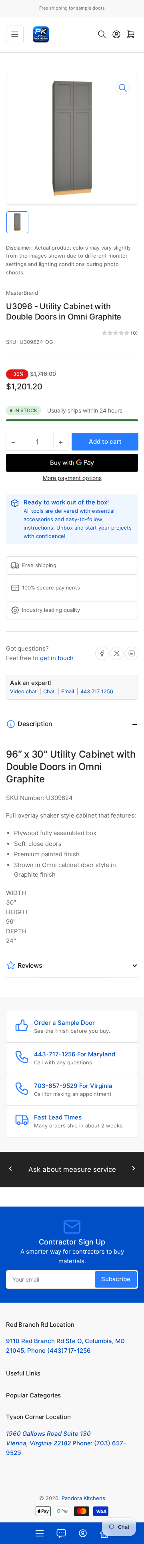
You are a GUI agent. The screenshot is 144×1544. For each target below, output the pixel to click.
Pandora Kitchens (83, 1498)
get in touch (57, 658)
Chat (49, 691)
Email (68, 691)
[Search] (102, 34)
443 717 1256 (96, 691)
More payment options (72, 477)
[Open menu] (15, 34)
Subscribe (115, 1279)
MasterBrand (22, 293)
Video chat (24, 691)
